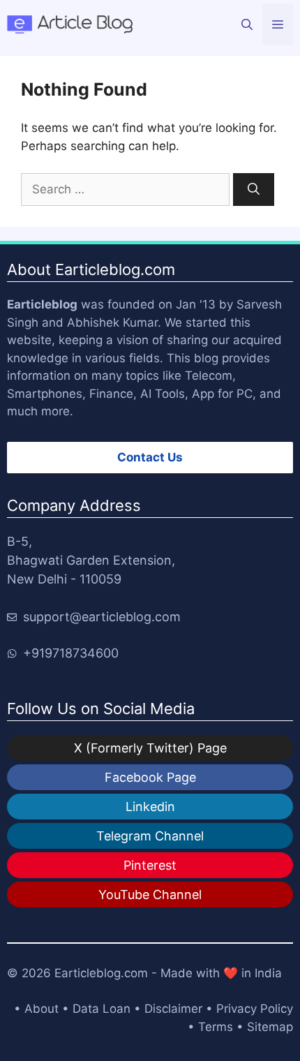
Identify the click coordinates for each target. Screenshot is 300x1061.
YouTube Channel (150, 894)
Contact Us (150, 457)
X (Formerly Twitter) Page (150, 748)
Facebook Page (150, 777)
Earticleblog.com (101, 973)
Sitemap (270, 1027)
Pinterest (150, 865)
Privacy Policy (254, 1009)
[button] (247, 24)
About (41, 1009)
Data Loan (101, 1009)
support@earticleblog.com (102, 616)
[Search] (253, 190)
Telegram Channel (150, 836)
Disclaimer (173, 1009)
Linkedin (150, 806)
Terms (215, 1027)
